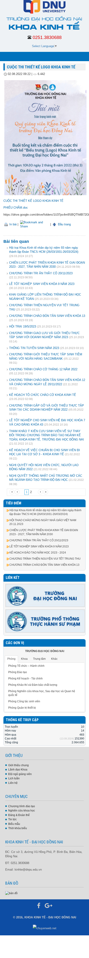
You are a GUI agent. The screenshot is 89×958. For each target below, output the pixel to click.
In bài (12, 224)
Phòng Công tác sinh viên (24, 701)
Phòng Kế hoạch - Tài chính (25, 678)
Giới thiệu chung (18, 765)
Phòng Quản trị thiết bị (22, 707)
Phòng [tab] (11, 658)
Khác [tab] (54, 658)
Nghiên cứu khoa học (21, 810)
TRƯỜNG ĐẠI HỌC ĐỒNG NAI (44, 651)
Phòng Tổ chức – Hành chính (26, 665)
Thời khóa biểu (17, 828)
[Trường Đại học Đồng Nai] (45, 595)
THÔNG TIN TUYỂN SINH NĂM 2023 (34, 348)
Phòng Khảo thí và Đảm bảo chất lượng (32, 684)
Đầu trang (64, 224)
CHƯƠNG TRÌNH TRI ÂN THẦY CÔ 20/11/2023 (41, 273)
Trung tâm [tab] (39, 658)
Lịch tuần (14, 778)
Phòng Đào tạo (17, 672)
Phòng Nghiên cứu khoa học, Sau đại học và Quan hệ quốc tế (41, 693)
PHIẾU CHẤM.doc (15, 207)
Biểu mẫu (14, 824)
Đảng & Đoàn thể (19, 815)
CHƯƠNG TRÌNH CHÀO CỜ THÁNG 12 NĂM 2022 (43, 369)
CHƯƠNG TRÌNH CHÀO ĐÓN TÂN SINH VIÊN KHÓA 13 (47, 316)
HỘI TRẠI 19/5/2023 (22, 326)
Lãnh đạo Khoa (17, 769)
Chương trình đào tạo (21, 806)
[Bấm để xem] (11, 893)
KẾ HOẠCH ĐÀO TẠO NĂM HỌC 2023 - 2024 (37, 552)
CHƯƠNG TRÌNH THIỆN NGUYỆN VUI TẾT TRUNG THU (45, 558)
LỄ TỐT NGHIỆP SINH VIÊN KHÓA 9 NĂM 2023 (41, 284)
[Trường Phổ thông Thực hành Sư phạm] (45, 620)
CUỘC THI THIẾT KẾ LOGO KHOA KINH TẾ (33, 200)
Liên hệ (13, 783)
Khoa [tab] (24, 658)
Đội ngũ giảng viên (20, 774)
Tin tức (12, 819)
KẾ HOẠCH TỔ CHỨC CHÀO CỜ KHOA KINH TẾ (42, 395)
